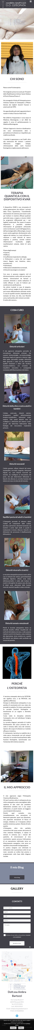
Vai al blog (17, 877)
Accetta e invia (17, 943)
